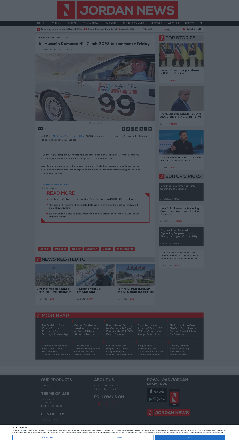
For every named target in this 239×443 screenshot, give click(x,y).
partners (22, 430)
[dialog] (119, 434)
